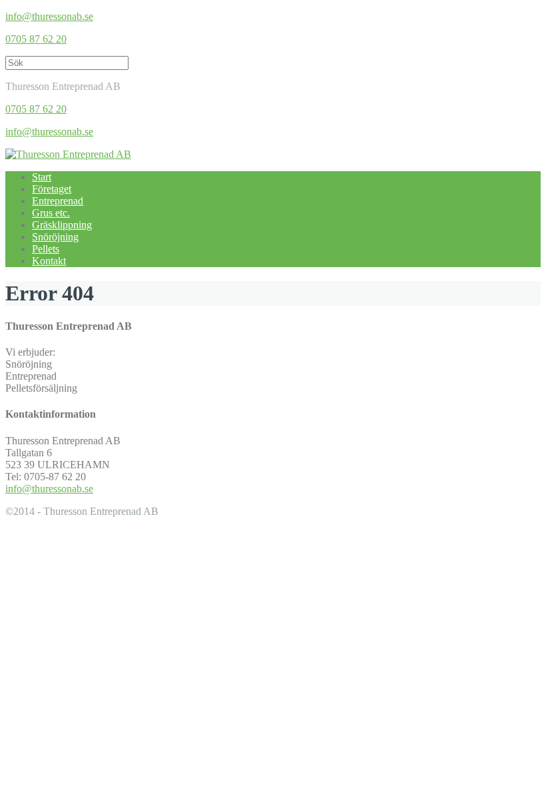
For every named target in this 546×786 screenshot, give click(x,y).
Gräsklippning (62, 224)
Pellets (45, 248)
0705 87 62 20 (36, 39)
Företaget (51, 189)
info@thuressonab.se (49, 16)
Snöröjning (55, 236)
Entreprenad (57, 200)
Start (41, 177)
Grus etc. (51, 212)
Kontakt (49, 260)
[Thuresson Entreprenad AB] (68, 154)
